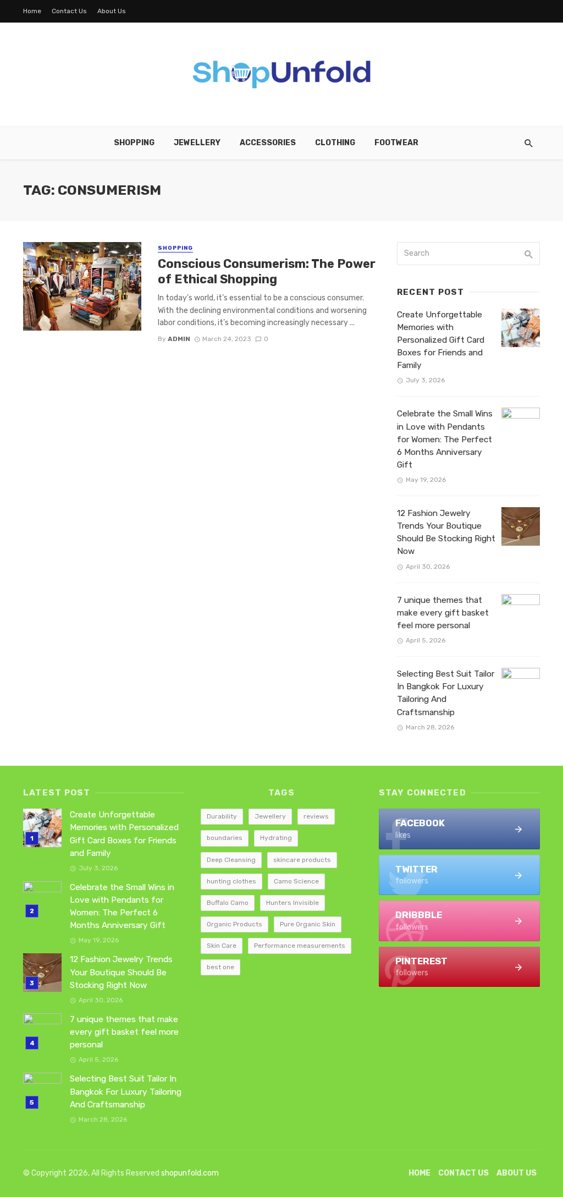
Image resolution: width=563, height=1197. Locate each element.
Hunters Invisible (292, 903)
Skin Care (221, 945)
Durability (222, 816)
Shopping (134, 142)
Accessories (268, 142)
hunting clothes (231, 881)
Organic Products (234, 924)
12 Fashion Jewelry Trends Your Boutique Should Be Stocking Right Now (446, 532)
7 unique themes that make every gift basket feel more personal (443, 612)
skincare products (302, 860)
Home (32, 11)
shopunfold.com (190, 1173)
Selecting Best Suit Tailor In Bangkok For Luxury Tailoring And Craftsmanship (445, 693)
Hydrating (276, 838)
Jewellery (197, 142)
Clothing (335, 142)
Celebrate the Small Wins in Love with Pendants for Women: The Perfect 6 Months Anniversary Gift (445, 439)
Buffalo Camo (228, 903)
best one (220, 967)
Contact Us (69, 11)
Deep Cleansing (231, 860)
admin (179, 339)
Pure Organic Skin (307, 924)
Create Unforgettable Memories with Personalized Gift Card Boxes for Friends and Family (440, 340)
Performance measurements (299, 945)
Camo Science (296, 881)
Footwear (396, 142)
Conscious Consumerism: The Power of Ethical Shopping (267, 271)
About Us (111, 11)
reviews (316, 816)
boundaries (224, 838)
